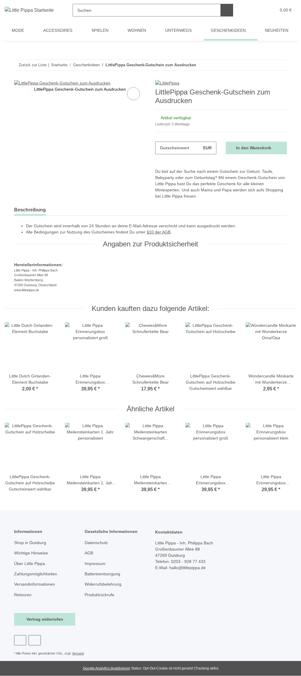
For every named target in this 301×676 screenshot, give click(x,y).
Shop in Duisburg (30, 542)
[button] (249, 10)
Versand (78, 653)
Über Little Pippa (29, 563)
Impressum (95, 563)
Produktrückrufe (99, 594)
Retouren (22, 594)
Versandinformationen (34, 584)
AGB (89, 553)
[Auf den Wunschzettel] (133, 93)
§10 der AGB (158, 232)
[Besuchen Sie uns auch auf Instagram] (35, 640)
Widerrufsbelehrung (103, 584)
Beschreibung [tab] (30, 209)
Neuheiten (276, 30)
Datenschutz (96, 542)
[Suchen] (226, 10)
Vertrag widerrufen (44, 619)
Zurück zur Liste (32, 65)
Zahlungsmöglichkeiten (35, 573)
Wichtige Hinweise (31, 553)
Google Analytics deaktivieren (106, 668)
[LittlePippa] (167, 83)
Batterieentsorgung (102, 573)
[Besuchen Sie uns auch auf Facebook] (20, 640)
